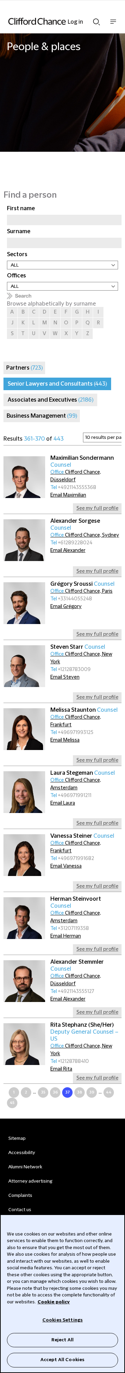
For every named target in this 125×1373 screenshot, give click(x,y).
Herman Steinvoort (75, 902)
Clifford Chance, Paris (81, 591)
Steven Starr (77, 647)
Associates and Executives (50, 400)
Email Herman (65, 936)
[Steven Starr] (24, 666)
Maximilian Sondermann (82, 461)
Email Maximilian (68, 495)
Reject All (62, 1340)
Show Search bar (96, 19)
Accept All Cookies (62, 1360)
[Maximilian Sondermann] (24, 477)
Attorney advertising (30, 1181)
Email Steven (65, 677)
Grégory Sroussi (82, 584)
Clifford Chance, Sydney (84, 535)
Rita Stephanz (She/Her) (84, 1032)
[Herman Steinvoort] (24, 918)
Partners (24, 368)
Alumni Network (25, 1167)
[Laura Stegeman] (24, 792)
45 (12, 1102)
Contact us (19, 1210)
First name (21, 208)
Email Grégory (66, 606)
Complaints (20, 1195)
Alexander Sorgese (75, 524)
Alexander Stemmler (77, 965)
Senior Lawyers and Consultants (57, 384)
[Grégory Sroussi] (24, 603)
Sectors (17, 254)
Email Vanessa (66, 866)
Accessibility (21, 1152)
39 (91, 1092)
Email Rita (61, 1069)
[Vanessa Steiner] (24, 855)
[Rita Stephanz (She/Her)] (24, 1044)
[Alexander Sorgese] (24, 540)
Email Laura (62, 803)
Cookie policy (54, 1302)
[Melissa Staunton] (24, 729)
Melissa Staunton (84, 710)
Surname (18, 231)
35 (43, 1092)
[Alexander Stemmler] (24, 981)
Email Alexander (67, 550)
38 (79, 1092)
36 (55, 1092)
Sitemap (17, 1138)
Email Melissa (65, 740)
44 (108, 1092)
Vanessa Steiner (82, 836)
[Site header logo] (52, 21)
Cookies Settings (62, 1320)
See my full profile (97, 508)
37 (67, 1092)
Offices (16, 275)
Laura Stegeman (82, 773)
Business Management (42, 416)
